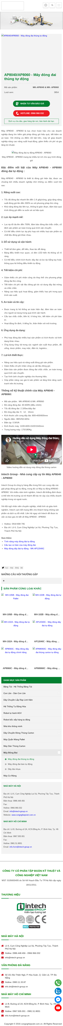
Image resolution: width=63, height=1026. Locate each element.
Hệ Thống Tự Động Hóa (15, 706)
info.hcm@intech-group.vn (21, 847)
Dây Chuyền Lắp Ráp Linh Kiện (18, 700)
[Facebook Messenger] (58, 999)
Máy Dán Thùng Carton (14, 746)
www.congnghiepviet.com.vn (24, 815)
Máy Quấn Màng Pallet (14, 739)
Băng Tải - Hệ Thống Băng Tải (18, 686)
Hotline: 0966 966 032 (32, 113)
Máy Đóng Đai (43, 22)
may (11, 568)
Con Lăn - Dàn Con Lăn (15, 693)
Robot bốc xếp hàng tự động (17, 719)
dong (17, 568)
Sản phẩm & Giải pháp (22, 22)
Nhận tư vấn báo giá (32, 103)
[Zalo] (58, 991)
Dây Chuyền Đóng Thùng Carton (19, 733)
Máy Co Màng (10, 775)
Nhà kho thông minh (13, 726)
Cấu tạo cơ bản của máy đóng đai (20, 545)
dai (22, 568)
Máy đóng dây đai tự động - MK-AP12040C (24, 548)
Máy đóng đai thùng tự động (31, 26)
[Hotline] (58, 982)
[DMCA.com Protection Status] (31, 926)
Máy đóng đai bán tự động (20, 764)
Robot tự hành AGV (13, 713)
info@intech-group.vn (19, 811)
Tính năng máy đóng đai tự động (19, 541)
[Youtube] (58, 1007)
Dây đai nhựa (14, 769)
